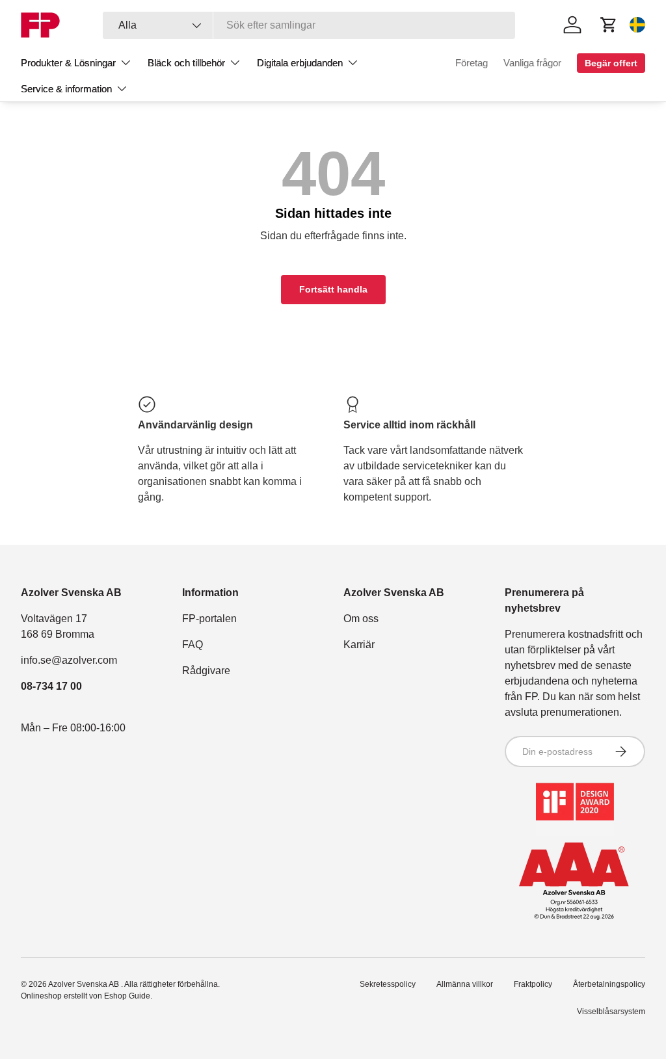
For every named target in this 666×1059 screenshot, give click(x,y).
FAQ (192, 644)
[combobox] (309, 25)
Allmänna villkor (464, 984)
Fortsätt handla (333, 289)
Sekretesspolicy (388, 984)
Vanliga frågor (532, 62)
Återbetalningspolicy (609, 984)
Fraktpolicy (533, 984)
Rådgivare (206, 670)
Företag (471, 62)
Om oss (361, 618)
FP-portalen (209, 618)
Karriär (359, 644)
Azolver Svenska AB (84, 984)
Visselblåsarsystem (611, 1011)
